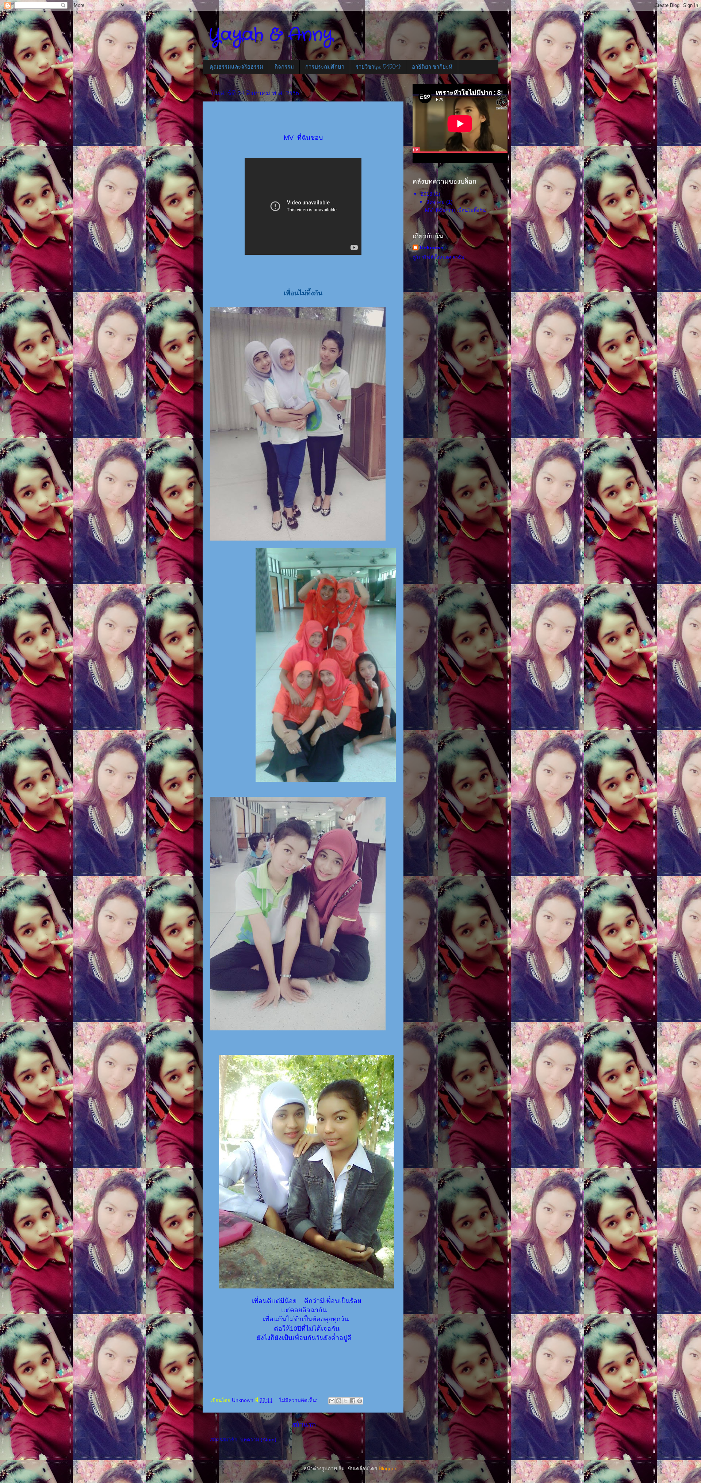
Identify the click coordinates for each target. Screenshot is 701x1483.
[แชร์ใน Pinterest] (359, 1401)
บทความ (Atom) (258, 1439)
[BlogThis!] (338, 1401)
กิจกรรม (284, 67)
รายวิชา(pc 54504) (378, 67)
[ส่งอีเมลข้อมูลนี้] (332, 1401)
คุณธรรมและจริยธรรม (236, 67)
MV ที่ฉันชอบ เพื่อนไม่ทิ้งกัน (455, 210)
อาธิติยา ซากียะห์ (432, 67)
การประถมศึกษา (324, 67)
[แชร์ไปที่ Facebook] (352, 1401)
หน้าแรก (303, 1424)
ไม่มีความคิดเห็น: (299, 1400)
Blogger (387, 1468)
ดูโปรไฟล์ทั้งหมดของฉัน (438, 257)
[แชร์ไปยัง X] (345, 1401)
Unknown (432, 247)
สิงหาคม (436, 202)
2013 (427, 194)
